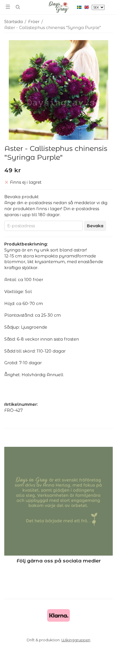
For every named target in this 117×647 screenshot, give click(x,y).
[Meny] (8, 7)
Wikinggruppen (75, 640)
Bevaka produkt (21, 196)
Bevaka (95, 225)
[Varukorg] (109, 7)
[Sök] (18, 7)
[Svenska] (80, 7)
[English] (88, 7)
